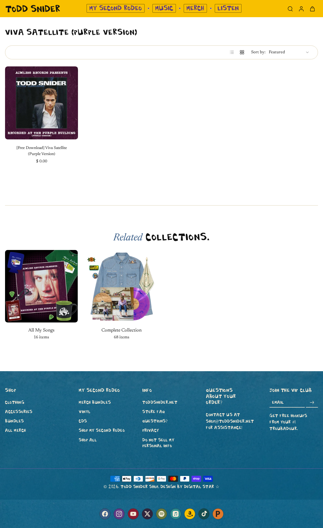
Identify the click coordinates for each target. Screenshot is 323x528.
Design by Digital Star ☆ (190, 487)
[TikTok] (203, 513)
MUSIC (164, 8)
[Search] (290, 9)
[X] (147, 513)
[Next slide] (74, 103)
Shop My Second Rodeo (102, 431)
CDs (83, 421)
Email (278, 402)
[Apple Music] (175, 513)
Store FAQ (153, 412)
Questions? (155, 421)
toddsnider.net (159, 402)
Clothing (14, 402)
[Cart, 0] (312, 8)
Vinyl (85, 412)
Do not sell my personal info (158, 443)
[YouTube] (133, 513)
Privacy (150, 431)
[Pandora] (218, 513)
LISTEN (228, 8)
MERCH (195, 8)
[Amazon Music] (189, 513)
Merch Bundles (95, 402)
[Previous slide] (9, 103)
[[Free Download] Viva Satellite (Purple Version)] (41, 102)
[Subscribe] (312, 402)
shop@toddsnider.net (230, 421)
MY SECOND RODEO (115, 8)
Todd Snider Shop (139, 487)
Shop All (88, 440)
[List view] (232, 52)
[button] (34, 390)
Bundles (14, 421)
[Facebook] (105, 513)
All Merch (15, 431)
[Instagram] (119, 513)
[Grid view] (242, 52)
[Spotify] (161, 513)
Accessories (19, 412)
